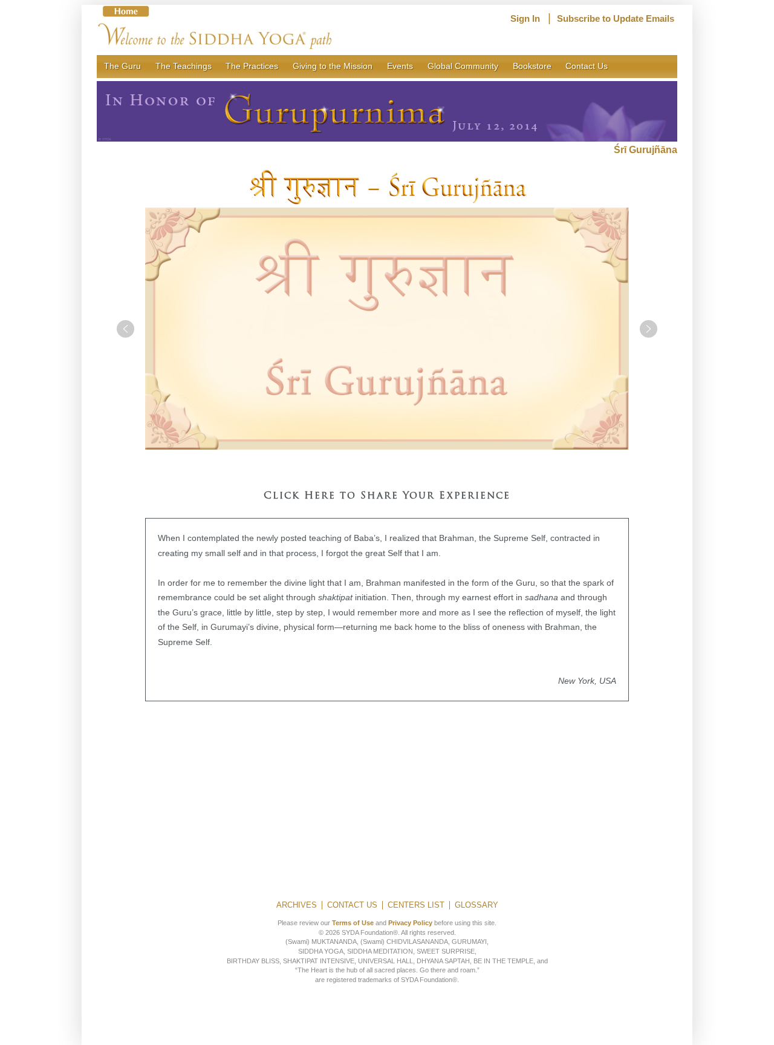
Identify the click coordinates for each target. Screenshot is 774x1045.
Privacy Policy (410, 922)
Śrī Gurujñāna (645, 150)
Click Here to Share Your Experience (387, 496)
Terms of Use (353, 922)
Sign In (525, 19)
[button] (125, 328)
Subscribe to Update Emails (615, 19)
